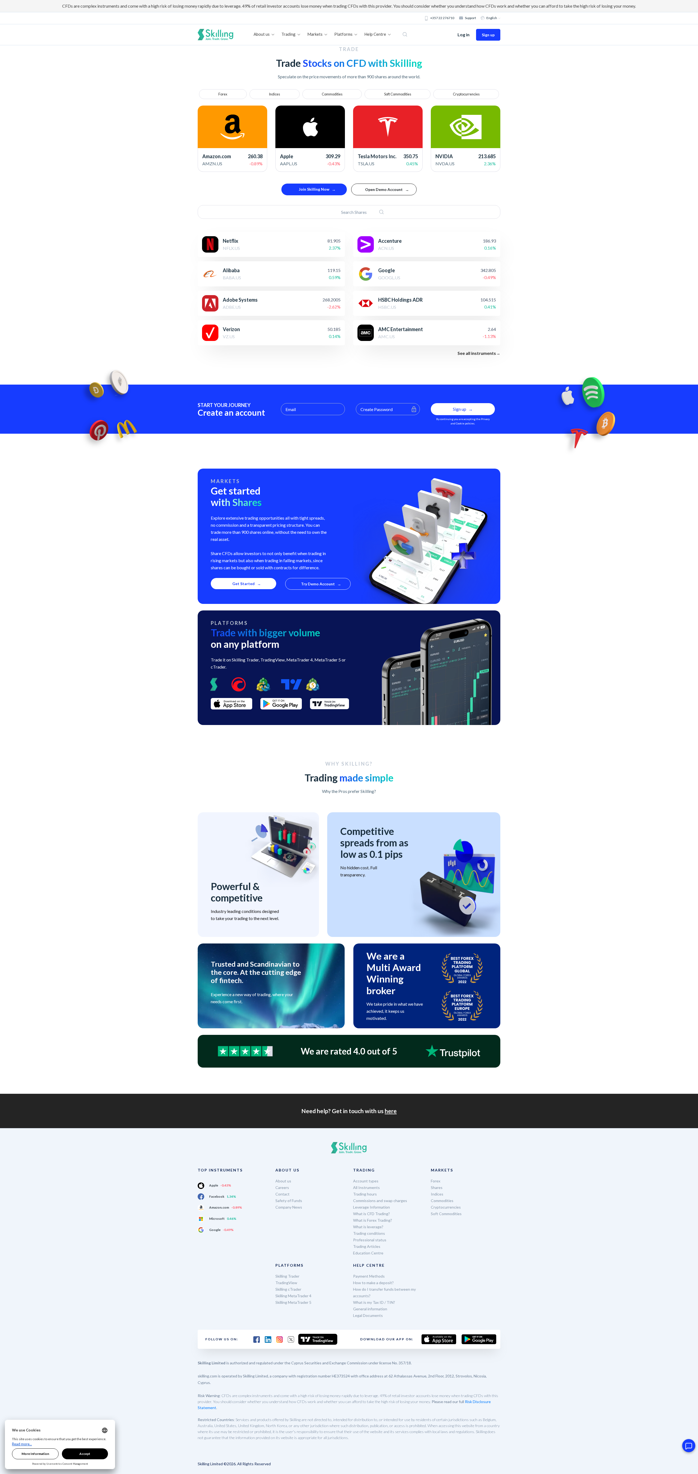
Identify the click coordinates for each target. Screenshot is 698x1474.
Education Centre (368, 1253)
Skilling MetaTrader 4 (293, 1295)
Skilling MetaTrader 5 (293, 1302)
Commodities (332, 94)
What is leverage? (368, 1226)
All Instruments (366, 1187)
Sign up (488, 34)
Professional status (369, 1240)
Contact (282, 1194)
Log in (464, 34)
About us (283, 1181)
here (391, 1110)
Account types (365, 1181)
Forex (222, 94)
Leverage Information (371, 1207)
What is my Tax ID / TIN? (374, 1302)
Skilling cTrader (288, 1289)
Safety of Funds (288, 1200)
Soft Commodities (397, 94)
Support (470, 18)
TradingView (286, 1282)
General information (370, 1309)
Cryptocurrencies (466, 94)
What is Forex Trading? (372, 1220)
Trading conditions (369, 1233)
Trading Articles (366, 1246)
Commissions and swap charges (380, 1200)
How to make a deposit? (373, 1282)
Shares (437, 1187)
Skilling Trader (287, 1276)
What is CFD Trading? (371, 1213)
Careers (282, 1187)
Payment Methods (369, 1276)
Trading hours (365, 1194)
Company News (288, 1207)
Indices (274, 94)
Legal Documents (368, 1315)
